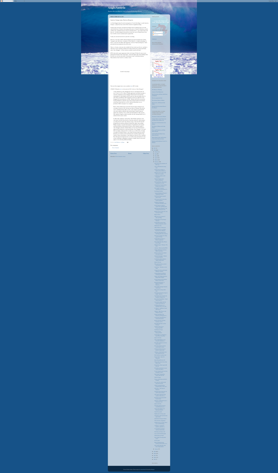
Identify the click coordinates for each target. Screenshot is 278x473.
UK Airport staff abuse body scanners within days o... (160, 395)
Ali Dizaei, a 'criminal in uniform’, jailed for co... (159, 426)
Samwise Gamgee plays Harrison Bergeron (159, 179)
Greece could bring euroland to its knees (160, 380)
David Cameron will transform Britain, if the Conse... (160, 280)
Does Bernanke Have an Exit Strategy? (160, 324)
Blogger (152, 469)
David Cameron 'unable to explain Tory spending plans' (160, 206)
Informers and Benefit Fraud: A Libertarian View (160, 401)
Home (129, 153)
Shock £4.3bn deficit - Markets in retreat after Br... (160, 256)
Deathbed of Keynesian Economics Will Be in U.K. (160, 203)
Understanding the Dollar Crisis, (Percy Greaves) (158, 134)
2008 (155, 453)
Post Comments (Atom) (120, 156)
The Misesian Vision (158, 329)
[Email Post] (127, 142)
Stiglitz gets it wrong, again (159, 413)
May (156, 155)
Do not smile (157, 440)
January (156, 449)
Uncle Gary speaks (158, 411)
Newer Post (113, 153)
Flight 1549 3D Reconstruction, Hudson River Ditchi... (160, 277)
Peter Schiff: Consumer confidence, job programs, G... (161, 188)
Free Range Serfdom (158, 191)
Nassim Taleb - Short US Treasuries (159, 357)
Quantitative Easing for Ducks (160, 418)
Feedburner (154, 39)
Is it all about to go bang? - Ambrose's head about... (159, 429)
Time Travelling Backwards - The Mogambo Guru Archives (161, 233)
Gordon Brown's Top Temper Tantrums (160, 220)
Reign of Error (157, 214)
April (156, 157)
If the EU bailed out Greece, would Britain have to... (160, 406)
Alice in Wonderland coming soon (160, 167)
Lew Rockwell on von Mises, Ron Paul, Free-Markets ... (160, 230)
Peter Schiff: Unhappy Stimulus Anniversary (160, 287)
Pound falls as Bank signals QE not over (160, 365)
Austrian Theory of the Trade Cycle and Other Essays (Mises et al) (159, 119)
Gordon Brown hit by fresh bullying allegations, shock (160, 223)
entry (121, 89)
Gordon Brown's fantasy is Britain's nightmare (159, 239)
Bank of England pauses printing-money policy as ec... (160, 443)
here (131, 86)
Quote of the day (157, 262)
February (157, 161)
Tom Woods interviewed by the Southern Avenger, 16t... (160, 296)
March (156, 159)
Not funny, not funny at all (159, 431)
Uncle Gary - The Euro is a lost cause (160, 267)
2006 (155, 457)
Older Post (146, 153)
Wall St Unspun (157, 377)
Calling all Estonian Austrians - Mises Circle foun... (160, 250)
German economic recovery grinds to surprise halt (160, 349)
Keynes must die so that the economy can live (159, 321)
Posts (155, 32)
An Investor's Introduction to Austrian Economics (160, 318)
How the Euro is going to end (160, 355)
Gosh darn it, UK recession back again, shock (160, 416)
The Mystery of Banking (157, 89)
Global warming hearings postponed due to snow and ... (160, 386)
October (156, 151)
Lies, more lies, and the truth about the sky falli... (160, 383)
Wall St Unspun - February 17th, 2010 (161, 245)
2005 (155, 459)
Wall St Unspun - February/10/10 (158, 332)
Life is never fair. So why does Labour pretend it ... (160, 200)
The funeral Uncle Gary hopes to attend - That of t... (161, 293)
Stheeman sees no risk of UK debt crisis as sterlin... (160, 173)
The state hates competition (159, 420)
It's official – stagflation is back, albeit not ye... (160, 309)
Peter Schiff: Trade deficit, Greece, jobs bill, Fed (159, 375)
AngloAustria (116, 7)
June (156, 154)
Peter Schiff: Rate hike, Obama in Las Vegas (160, 242)
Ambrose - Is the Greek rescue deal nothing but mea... (160, 352)
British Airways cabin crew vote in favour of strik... (160, 212)
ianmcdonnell (143, 469)
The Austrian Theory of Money (158, 100)
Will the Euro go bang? (159, 435)
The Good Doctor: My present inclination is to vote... (160, 182)
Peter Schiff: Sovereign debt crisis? (160, 438)
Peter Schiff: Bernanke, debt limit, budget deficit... (160, 446)
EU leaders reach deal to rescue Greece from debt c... (160, 368)
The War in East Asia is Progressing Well (159, 327)
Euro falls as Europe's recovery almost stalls (160, 343)
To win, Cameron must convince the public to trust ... (160, 371)
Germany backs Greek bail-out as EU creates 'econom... (160, 392)
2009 (155, 451)
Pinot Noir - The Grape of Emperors (159, 389)
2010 (155, 150)
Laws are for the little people (160, 433)
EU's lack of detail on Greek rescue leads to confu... (160, 346)
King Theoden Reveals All (159, 360)
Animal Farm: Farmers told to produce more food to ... (160, 185)
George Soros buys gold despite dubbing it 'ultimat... (160, 270)
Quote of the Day (157, 337)
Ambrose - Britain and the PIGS (160, 248)
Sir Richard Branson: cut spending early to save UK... (160, 305)
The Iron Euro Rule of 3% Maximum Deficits (159, 409)
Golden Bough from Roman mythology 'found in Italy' (160, 274)
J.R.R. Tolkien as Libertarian (160, 227)
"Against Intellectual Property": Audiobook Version (160, 193)
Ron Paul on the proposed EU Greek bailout (160, 398)
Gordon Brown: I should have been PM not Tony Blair (160, 335)
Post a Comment (115, 147)
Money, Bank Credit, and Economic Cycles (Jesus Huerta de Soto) (159, 138)
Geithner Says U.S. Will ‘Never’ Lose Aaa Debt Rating (161, 423)
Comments (156, 34)
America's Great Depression (157, 92)
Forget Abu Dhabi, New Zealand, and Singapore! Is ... (160, 315)
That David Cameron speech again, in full (160, 196)
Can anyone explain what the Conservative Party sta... (160, 302)
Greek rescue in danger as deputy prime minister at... (160, 170)
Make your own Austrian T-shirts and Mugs (159, 217)
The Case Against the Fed (157, 98)
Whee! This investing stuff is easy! (160, 290)
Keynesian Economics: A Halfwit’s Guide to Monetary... (159, 283)
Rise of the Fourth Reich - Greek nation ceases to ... (161, 299)
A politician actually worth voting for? (159, 176)
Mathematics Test (157, 225)
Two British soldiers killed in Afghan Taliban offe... (160, 259)
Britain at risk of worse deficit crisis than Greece (160, 253)
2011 (155, 148)
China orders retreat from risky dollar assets (160, 362)
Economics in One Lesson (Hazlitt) (159, 116)
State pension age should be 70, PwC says (160, 164)
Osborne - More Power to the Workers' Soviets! (160, 312)
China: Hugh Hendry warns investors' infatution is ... (159, 340)
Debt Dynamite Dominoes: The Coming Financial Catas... (160, 209)
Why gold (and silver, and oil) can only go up (160, 264)
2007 (155, 455)
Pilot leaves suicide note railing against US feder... (160, 236)
